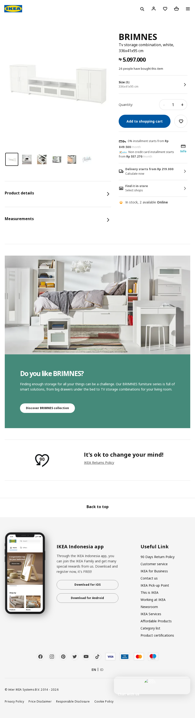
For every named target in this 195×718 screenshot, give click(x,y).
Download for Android (87, 598)
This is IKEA (149, 592)
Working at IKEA (153, 599)
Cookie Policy (104, 701)
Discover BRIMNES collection (47, 408)
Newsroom (149, 606)
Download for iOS (87, 585)
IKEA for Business (154, 571)
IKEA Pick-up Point (155, 585)
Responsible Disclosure (73, 701)
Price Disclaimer (40, 701)
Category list (150, 628)
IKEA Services (151, 614)
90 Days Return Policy (158, 557)
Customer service (154, 564)
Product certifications (157, 635)
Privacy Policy (14, 701)
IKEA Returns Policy (99, 462)
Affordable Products (156, 621)
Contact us (149, 578)
